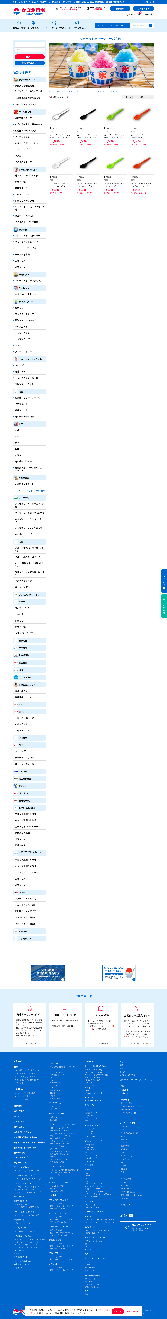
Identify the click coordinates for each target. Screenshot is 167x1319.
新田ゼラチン (25, 800)
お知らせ (18, 1061)
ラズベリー (54, 1088)
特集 (16, 1066)
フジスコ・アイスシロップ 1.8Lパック (29, 1192)
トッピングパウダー (57, 1186)
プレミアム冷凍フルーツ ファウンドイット (65, 1068)
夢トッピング (21, 587)
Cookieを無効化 (132, 1311)
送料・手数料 (19, 1111)
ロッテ (22, 711)
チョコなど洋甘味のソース (60, 1151)
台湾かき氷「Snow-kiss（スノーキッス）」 (29, 469)
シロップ (19, 365)
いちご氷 (88, 1088)
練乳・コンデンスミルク (26, 175)
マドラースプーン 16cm (94, 1191)
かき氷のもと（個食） (25, 917)
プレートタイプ (91, 1155)
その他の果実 (55, 1098)
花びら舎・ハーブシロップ (25, 1231)
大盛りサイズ (90, 1150)
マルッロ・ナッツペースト (60, 1172)
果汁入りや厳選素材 (24, 85)
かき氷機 (23, 229)
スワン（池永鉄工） (28, 808)
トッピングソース (23, 751)
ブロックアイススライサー (27, 235)
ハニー (22, 541)
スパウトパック (22, 608)
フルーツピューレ (57, 1175)
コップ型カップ (22, 339)
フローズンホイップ (24, 717)
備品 (21, 391)
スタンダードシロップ (25, 104)
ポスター (19, 455)
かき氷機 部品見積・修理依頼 (25, 1137)
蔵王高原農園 (25, 778)
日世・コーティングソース (60, 1143)
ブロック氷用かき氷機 (25, 814)
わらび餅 (19, 614)
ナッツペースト (56, 1178)
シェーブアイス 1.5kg (25, 904)
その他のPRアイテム (24, 461)
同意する (117, 1311)
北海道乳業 (24, 655)
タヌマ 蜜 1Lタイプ (24, 633)
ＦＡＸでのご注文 (21, 1096)
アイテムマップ (21, 1157)
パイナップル (55, 1083)
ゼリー (52, 1188)
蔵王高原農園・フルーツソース (62, 1138)
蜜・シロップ (25, 112)
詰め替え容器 (21, 403)
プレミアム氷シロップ (29, 594)
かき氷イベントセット (25, 294)
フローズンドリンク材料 (30, 359)
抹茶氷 (87, 1090)
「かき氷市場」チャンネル (25, 1073)
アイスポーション (23, 730)
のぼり (18, 436)
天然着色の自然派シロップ (27, 98)
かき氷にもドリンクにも (26, 143)
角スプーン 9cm (91, 1197)
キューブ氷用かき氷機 (25, 820)
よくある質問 (19, 1122)
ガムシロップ (21, 149)
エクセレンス (25, 938)
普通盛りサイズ (91, 1113)
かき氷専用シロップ (28, 79)
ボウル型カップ (22, 326)
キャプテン (24, 498)
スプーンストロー (23, 351)
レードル (88, 1264)
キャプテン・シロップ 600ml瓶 (29, 512)
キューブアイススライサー (27, 241)
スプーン (19, 345)
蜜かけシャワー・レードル (27, 397)
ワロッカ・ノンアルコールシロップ (29, 573)
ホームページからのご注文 (25, 1093)
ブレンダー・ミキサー (25, 384)
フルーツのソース (57, 1149)
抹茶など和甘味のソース (59, 1154)
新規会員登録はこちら (30, 63)
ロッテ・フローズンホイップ (61, 1136)
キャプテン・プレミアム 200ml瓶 (28, 91)
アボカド (53, 1096)
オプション (20, 267)
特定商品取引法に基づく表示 (25, 1148)
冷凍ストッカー (22, 410)
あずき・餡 (20, 181)
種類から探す (22, 72)
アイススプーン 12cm (93, 1183)
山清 (21, 670)
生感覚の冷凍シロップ (25, 130)
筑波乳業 (23, 662)
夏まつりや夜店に (127, 1103)
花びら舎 (23, 640)
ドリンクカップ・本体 (93, 1241)
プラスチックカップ (24, 314)
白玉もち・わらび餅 (24, 200)
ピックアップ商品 (77, 28)
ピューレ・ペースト (24, 215)
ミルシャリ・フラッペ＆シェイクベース (30, 1239)
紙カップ (19, 307)
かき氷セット (25, 288)
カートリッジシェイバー (26, 248)
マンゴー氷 (89, 1085)
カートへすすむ (146, 14)
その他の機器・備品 (24, 416)
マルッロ (23, 931)
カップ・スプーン (27, 301)
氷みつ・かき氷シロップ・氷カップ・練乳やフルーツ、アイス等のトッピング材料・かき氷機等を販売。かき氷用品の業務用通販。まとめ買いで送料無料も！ (68, 2)
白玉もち (19, 620)
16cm (87, 1181)
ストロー (88, 1246)
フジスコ (23, 648)
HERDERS (23, 793)
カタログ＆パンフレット (23, 1132)
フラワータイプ (91, 1118)
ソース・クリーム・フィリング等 (29, 208)
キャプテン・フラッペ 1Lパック (29, 520)
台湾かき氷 (24, 274)
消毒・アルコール (92, 1287)
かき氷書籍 (24, 477)
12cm (87, 1176)
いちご (52, 1077)
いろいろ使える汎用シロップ (28, 124)
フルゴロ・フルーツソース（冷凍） (63, 1133)
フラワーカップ (22, 332)
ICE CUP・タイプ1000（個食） (97, 1075)
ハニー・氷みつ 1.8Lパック (27, 556)
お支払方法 (18, 1106)
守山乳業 (23, 737)
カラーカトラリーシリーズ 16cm (105, 91)
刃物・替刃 (20, 260)
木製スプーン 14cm (92, 1189)
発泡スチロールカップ (25, 320)
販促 (21, 424)
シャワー (88, 1262)
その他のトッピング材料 (26, 222)
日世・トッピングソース (59, 1128)
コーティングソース (24, 763)
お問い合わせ (149, 2)
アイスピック (90, 1279)
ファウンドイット (27, 677)
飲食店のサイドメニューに (131, 1106)
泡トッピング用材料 (57, 1191)
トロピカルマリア (27, 684)
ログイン (132, 14)
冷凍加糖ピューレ (23, 696)
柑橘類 (52, 1093)
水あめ (18, 155)
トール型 (88, 1134)
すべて (51, 91)
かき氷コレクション (24, 483)
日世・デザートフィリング (60, 1130)
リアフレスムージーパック (95, 1233)
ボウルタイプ (90, 1121)
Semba (22, 786)
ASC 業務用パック (57, 1075)
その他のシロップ (23, 161)
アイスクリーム (22, 194)
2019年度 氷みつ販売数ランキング (28, 1070)
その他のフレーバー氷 (93, 1093)
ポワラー (88, 1282)
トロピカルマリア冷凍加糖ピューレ (98, 1230)
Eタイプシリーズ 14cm (94, 1186)
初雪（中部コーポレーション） (31, 853)
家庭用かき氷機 (22, 254)
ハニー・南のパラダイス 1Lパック (29, 549)
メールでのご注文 (21, 1099)
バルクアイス (21, 724)
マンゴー (53, 1080)
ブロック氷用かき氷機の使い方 (27, 1080)
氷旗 (17, 430)
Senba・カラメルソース (59, 1146)
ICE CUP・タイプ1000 (25, 911)
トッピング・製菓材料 (29, 169)
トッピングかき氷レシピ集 (25, 1077)
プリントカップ (91, 1137)
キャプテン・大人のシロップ (28, 528)
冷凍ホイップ (55, 1157)
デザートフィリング (24, 757)
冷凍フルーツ (21, 188)
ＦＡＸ (132, 1037)
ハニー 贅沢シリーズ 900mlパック (29, 564)
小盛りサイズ (90, 1115)
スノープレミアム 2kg (25, 898)
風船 (17, 448)
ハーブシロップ (22, 136)
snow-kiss (23, 892)
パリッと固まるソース (58, 1159)
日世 (21, 745)
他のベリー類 (55, 1090)
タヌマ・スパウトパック (59, 1141)
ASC (21, 704)
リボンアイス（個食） (25, 923)
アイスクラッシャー (93, 1284)
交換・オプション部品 (58, 1209)
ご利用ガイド (20, 1089)
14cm (87, 1178)
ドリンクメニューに (128, 1113)
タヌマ (22, 602)
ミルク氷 (88, 1083)
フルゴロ (23, 771)
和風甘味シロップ (23, 118)
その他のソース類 (57, 1162)
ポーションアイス (57, 1106)
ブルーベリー (55, 1085)
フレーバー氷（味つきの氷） (28, 280)
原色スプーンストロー (93, 1207)
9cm (87, 1173)
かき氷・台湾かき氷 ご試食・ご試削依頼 (29, 1142)
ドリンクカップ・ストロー (27, 377)
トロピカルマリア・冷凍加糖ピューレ (64, 1170)
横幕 (17, 442)
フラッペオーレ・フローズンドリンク (29, 1242)
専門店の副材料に (127, 1109)
